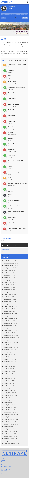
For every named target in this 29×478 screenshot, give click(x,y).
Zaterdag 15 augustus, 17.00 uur (10, 263)
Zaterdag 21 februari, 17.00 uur (10, 316)
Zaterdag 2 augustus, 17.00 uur (10, 347)
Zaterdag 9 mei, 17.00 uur (9, 289)
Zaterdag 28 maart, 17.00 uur (10, 304)
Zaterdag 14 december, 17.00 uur (10, 414)
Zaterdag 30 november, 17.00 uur (11, 419)
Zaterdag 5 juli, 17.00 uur (9, 356)
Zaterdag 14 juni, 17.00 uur (9, 364)
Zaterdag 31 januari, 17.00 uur (10, 323)
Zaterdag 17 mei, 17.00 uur (9, 373)
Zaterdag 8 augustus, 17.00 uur (10, 265)
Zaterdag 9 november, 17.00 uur (10, 424)
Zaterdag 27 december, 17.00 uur (11, 335)
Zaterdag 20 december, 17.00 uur (11, 337)
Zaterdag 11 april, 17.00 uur (9, 299)
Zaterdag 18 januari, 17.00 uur (10, 402)
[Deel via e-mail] (27, 31)
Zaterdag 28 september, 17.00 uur (11, 438)
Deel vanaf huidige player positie (22, 33)
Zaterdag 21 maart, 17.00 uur (10, 306)
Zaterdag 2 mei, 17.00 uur (9, 292)
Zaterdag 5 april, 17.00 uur (9, 388)
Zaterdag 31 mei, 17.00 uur (9, 369)
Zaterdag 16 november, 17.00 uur (11, 421)
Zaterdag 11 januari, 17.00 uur (10, 405)
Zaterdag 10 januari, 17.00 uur (10, 330)
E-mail (5, 251)
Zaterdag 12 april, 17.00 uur (9, 385)
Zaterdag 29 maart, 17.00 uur (10, 390)
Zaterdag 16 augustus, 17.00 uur (10, 342)
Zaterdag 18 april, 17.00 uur (9, 296)
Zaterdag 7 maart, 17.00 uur (9, 311)
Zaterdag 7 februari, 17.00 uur (10, 320)
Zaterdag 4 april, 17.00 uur (9, 301)
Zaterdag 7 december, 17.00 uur (10, 417)
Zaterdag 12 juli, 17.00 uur (9, 354)
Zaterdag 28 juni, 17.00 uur (9, 359)
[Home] (7, 2)
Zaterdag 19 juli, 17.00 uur (9, 352)
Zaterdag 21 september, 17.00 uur (11, 441)
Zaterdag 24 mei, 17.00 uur (9, 371)
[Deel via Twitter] (22, 31)
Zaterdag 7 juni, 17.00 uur (9, 366)
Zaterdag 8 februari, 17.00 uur (10, 395)
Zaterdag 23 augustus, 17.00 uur (11, 340)
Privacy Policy (4, 474)
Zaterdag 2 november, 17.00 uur (10, 426)
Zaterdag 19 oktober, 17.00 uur (10, 431)
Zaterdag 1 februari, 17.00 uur (10, 397)
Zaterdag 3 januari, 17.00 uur (10, 332)
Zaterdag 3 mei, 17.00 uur (9, 378)
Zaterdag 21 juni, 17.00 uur (9, 361)
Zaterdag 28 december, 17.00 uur (11, 409)
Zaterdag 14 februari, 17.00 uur (10, 318)
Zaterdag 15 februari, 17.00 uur (10, 393)
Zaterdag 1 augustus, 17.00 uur (10, 268)
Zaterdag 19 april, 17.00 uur (9, 383)
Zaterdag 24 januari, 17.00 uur (10, 325)
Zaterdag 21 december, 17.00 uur (10, 412)
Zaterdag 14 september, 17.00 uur (11, 443)
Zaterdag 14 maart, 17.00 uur (10, 308)
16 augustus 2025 (16, 60)
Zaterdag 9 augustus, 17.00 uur (10, 344)
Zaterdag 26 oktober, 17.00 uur (10, 429)
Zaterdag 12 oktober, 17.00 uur (10, 433)
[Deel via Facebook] (19, 31)
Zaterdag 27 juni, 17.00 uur (9, 280)
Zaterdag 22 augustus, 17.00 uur (11, 260)
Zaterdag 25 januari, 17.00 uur (10, 400)
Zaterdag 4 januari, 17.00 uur (10, 407)
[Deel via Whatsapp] (17, 31)
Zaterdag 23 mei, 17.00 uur (9, 284)
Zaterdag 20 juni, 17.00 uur (9, 282)
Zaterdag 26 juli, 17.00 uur (9, 349)
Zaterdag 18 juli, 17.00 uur (9, 272)
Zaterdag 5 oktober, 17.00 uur (10, 436)
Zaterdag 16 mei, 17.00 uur (9, 287)
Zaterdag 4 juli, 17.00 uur (9, 277)
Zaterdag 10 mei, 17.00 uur (9, 376)
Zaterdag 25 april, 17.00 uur (9, 294)
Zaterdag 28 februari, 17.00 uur (10, 313)
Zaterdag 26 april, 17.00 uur (9, 381)
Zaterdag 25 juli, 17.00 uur (9, 270)
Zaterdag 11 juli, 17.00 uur (9, 275)
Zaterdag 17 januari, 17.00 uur (10, 328)
